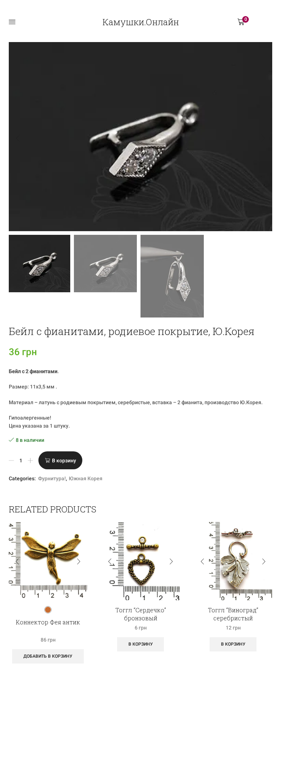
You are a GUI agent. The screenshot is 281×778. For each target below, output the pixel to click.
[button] (18, 138)
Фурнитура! (52, 478)
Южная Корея (85, 478)
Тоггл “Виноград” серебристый (233, 613)
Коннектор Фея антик (48, 622)
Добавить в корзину (47, 656)
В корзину (64, 460)
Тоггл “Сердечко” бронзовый (140, 613)
